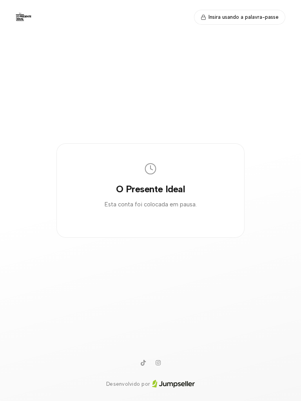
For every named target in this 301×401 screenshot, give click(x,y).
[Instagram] (158, 363)
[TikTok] (143, 363)
